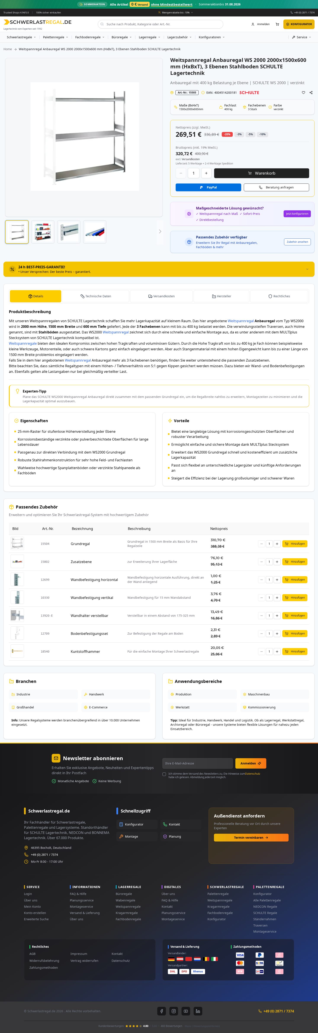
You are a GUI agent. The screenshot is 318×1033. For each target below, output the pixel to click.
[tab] (159, 269)
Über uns (30, 900)
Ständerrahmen (264, 919)
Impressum (79, 954)
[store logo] (37, 22)
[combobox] (160, 24)
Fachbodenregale (128, 919)
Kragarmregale (127, 913)
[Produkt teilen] (311, 92)
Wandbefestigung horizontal (94, 579)
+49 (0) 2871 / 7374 (304, 12)
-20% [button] (227, 134)
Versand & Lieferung (85, 913)
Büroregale (124, 894)
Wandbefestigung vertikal (92, 597)
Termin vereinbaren (248, 837)
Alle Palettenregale (267, 900)
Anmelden (248, 763)
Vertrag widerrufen (84, 961)
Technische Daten (98, 296)
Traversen (260, 925)
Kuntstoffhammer (85, 651)
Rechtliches (281, 296)
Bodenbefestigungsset (89, 633)
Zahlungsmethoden (43, 967)
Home (7, 49)
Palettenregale (218, 894)
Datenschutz (252, 774)
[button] (17, 232)
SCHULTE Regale (265, 913)
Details (38, 296)
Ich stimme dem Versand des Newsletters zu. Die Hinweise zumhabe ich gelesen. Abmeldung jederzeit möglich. (214, 775)
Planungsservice (82, 900)
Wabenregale (125, 900)
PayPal (212, 187)
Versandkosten (164, 296)
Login (28, 894)
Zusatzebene (81, 561)
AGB (32, 954)
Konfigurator (216, 919)
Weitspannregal (241, 321)
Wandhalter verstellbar (89, 615)
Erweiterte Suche (36, 919)
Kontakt (167, 906)
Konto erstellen (35, 913)
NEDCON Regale (265, 906)
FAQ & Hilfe (78, 894)
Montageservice (81, 906)
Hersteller (224, 296)
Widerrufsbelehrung (44, 961)
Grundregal (80, 543)
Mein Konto (32, 906)
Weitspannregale (23, 343)
